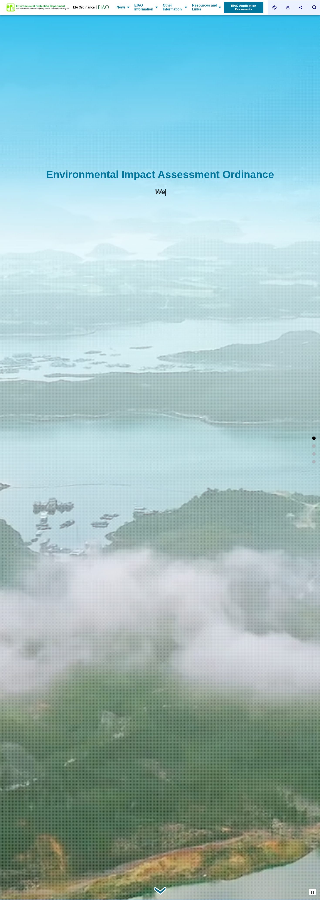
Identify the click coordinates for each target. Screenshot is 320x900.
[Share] (300, 7)
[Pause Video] (312, 892)
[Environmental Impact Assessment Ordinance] (314, 438)
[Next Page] (160, 891)
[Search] (314, 7)
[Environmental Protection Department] (38, 7)
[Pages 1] (314, 446)
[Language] (274, 7)
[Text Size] (287, 7)
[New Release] (314, 461)
